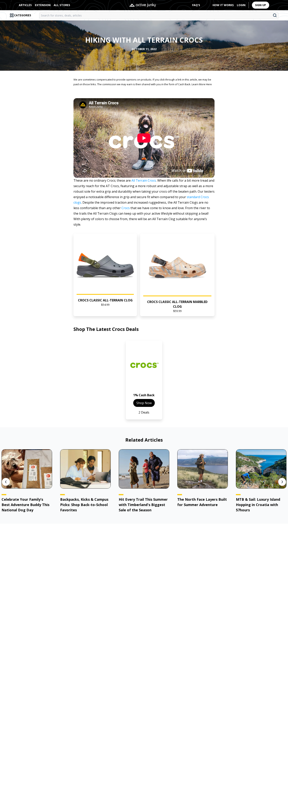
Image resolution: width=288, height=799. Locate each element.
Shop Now (144, 403)
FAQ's (196, 5)
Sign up (260, 5)
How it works (223, 5)
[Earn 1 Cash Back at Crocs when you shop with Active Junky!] (144, 368)
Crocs (125, 208)
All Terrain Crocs (143, 180)
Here (209, 84)
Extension (43, 5)
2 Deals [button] (144, 412)
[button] (105, 274)
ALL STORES (62, 5)
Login (241, 5)
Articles (25, 5)
